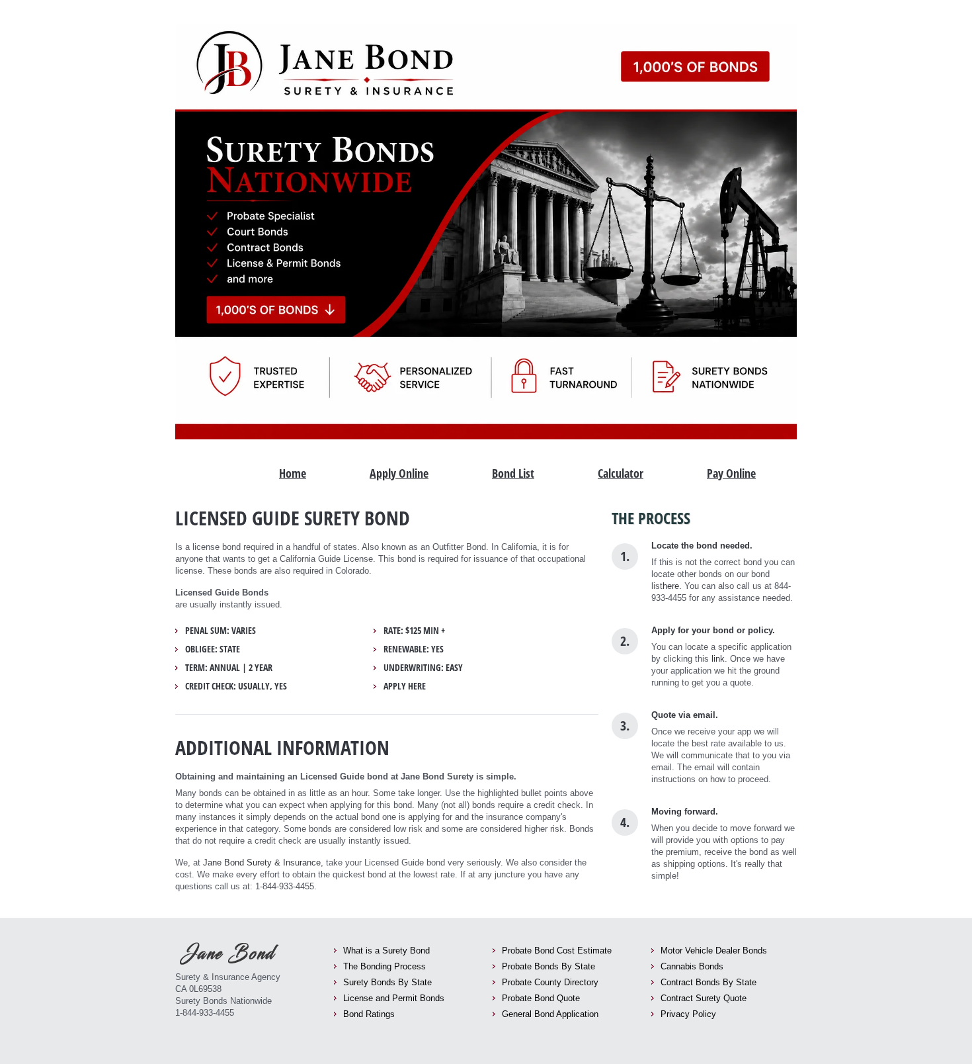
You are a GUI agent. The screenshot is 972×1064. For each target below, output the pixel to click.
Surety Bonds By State (387, 982)
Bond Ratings (369, 1014)
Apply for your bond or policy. (713, 630)
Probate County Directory (550, 982)
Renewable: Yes (414, 649)
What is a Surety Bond (386, 950)
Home (292, 473)
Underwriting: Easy (423, 667)
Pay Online (731, 473)
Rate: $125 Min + (414, 630)
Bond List (513, 473)
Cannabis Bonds (692, 966)
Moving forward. (684, 812)
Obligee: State (212, 649)
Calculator (620, 473)
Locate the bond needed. (701, 546)
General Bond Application (550, 1014)
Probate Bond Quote (541, 998)
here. (672, 586)
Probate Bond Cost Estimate (557, 950)
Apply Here (405, 686)
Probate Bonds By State (548, 966)
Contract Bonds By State (708, 982)
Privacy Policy (688, 1014)
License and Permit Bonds (393, 998)
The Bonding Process (384, 966)
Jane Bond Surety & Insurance (262, 862)
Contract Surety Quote (704, 998)
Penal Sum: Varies (220, 630)
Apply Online (399, 473)
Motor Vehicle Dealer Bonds (714, 950)
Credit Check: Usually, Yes (236, 686)
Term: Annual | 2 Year (228, 667)
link (718, 659)
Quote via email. (684, 715)
